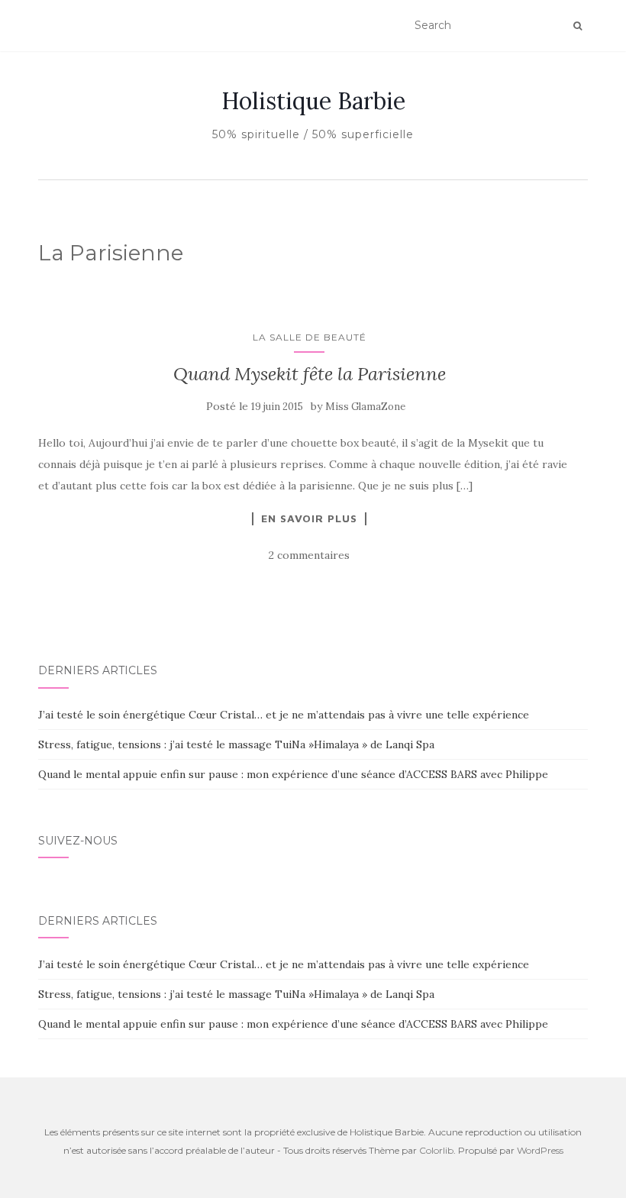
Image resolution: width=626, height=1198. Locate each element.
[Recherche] (577, 26)
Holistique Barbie (313, 100)
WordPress (540, 1150)
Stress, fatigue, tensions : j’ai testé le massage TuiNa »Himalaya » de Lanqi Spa (236, 744)
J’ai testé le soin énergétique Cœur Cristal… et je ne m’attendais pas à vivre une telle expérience (283, 715)
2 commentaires (309, 555)
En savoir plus (309, 518)
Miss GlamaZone (365, 406)
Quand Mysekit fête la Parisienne (309, 374)
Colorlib (436, 1150)
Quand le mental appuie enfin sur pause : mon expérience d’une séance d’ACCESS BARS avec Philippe (293, 774)
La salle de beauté (309, 337)
